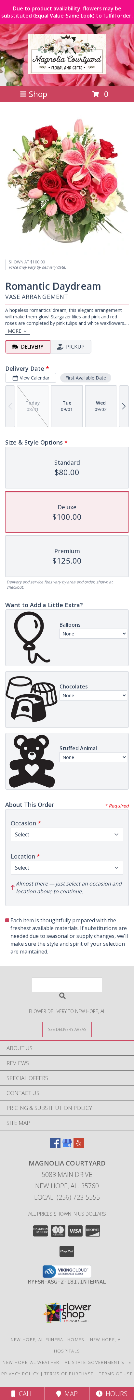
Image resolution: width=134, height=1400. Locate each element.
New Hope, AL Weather (31, 1362)
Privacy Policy (20, 1374)
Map (69, 1393)
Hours (114, 1393)
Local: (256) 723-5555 (67, 1197)
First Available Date (85, 378)
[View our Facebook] (55, 1146)
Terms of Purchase (68, 1374)
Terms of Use (116, 1374)
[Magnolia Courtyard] (67, 70)
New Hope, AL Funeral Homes (48, 1339)
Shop (38, 93)
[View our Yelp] (79, 1146)
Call (24, 1393)
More (14, 331)
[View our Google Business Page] (67, 1146)
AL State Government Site (98, 1362)
